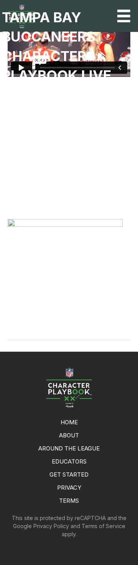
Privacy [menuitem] (69, 487)
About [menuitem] (69, 435)
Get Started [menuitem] (69, 474)
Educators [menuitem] (69, 461)
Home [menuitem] (69, 422)
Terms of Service (103, 526)
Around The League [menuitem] (69, 448)
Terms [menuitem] (69, 500)
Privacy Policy (51, 526)
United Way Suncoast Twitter (59, 324)
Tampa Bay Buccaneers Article (61, 316)
